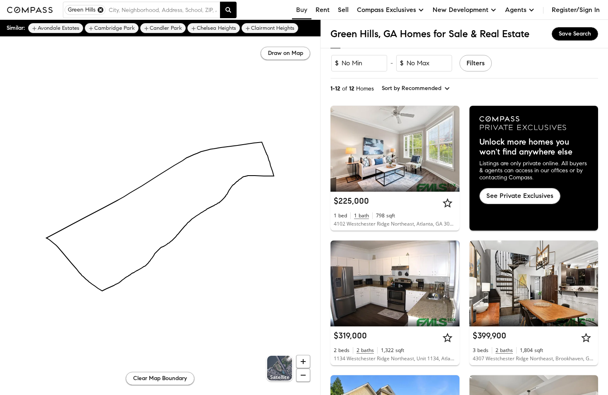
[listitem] (55, 28)
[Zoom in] (303, 361)
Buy (301, 10)
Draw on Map (285, 53)
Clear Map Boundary (160, 378)
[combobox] (162, 10)
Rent (323, 10)
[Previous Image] (340, 148)
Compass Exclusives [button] (386, 10)
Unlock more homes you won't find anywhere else (525, 147)
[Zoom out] (303, 375)
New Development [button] (460, 10)
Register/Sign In (576, 10)
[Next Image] (449, 148)
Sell (343, 10)
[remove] (100, 10)
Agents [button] (516, 10)
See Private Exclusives (519, 196)
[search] (228, 10)
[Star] (447, 203)
